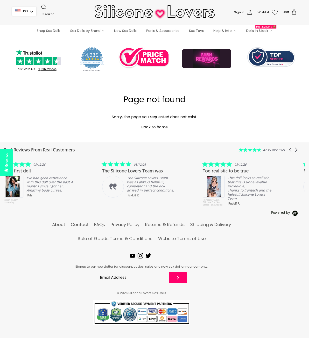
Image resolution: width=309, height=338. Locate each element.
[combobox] (65, 14)
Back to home (154, 127)
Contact (80, 224)
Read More (284, 198)
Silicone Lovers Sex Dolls (147, 293)
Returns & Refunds (165, 224)
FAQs (99, 224)
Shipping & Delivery (210, 224)
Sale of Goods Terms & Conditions (115, 238)
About (58, 224)
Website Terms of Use (182, 238)
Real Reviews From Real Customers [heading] (39, 150)
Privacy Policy (125, 224)
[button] (290, 150)
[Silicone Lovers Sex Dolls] (154, 12)
